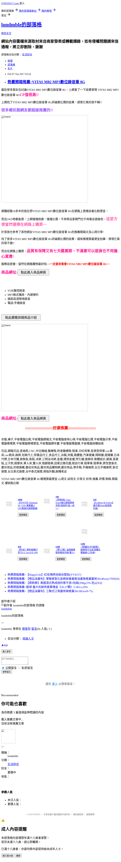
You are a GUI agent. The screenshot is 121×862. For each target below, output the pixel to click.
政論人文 (28, 638)
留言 (34, 628)
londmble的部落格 (21, 24)
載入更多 (7, 651)
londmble (6, 608)
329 (94, 500)
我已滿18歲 (8, 856)
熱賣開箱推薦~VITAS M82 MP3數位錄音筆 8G (46, 82)
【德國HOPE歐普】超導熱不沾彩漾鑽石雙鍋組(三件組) (90, 550)
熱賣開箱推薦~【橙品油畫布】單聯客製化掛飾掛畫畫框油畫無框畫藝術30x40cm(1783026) (63, 578)
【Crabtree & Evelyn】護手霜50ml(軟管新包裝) (103, 505)
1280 (57, 547)
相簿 (10, 61)
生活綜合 (27, 54)
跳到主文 (6, 33)
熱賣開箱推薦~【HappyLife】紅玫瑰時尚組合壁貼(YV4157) (44, 574)
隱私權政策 (78, 814)
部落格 (11, 64)
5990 (20, 500)
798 (57, 497)
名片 (10, 68)
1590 (83, 544)
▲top (4, 644)
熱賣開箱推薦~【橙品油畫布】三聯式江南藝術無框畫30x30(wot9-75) (50, 591)
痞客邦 (26, 628)
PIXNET (36, 814)
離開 (18, 856)
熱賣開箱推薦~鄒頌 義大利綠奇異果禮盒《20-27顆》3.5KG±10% (48, 587)
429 (19, 547)
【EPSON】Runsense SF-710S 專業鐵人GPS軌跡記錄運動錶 (27, 505)
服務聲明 (90, 814)
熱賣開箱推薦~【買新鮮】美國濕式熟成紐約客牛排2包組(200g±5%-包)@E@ (55, 582)
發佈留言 (7, 672)
